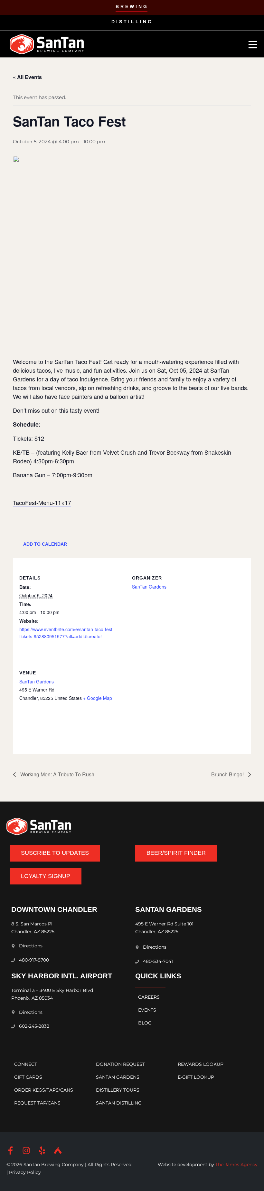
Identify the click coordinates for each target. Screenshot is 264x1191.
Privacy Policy (24, 1172)
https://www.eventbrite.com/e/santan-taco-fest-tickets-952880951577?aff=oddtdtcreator (66, 633)
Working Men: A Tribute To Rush (56, 774)
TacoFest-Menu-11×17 (42, 502)
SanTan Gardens (149, 586)
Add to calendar (45, 544)
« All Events (27, 77)
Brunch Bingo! (228, 774)
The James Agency (236, 1164)
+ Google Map (97, 698)
